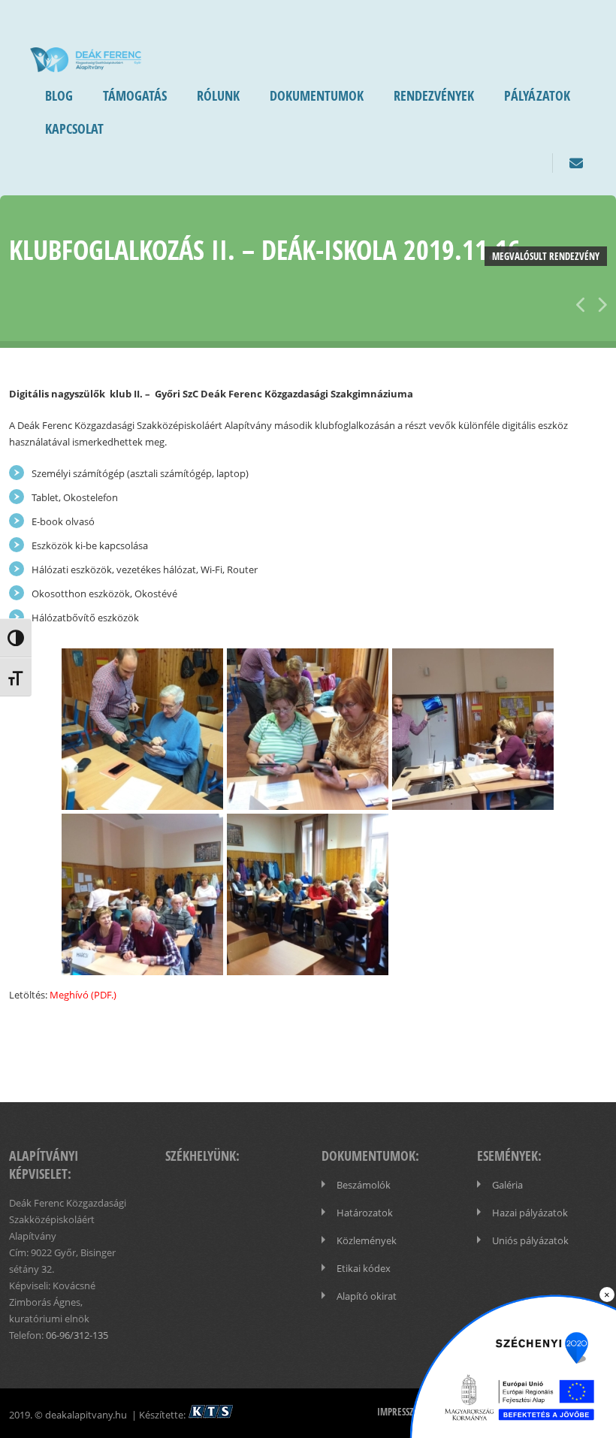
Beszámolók (364, 1185)
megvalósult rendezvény (545, 256)
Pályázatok (537, 95)
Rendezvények (434, 95)
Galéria (507, 1185)
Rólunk (218, 95)
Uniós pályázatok (530, 1240)
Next (598, 302)
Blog (59, 95)
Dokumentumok (317, 95)
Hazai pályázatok (530, 1212)
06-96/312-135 (77, 1335)
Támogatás (135, 95)
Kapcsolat (74, 128)
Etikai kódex (364, 1268)
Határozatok (365, 1212)
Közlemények (367, 1240)
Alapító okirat (367, 1296)
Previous (580, 302)
